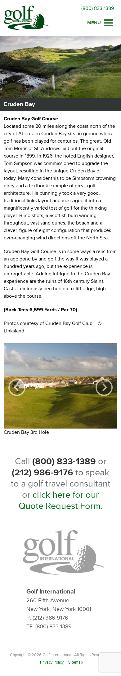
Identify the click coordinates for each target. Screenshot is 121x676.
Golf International (26, 18)
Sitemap (75, 662)
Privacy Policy (52, 662)
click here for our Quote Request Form (60, 500)
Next (104, 387)
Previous (16, 387)
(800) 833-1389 (97, 8)
